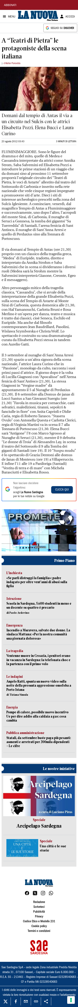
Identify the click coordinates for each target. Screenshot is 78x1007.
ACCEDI (70, 16)
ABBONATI (10, 5)
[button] (39, 529)
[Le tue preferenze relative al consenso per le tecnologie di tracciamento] (71, 1000)
